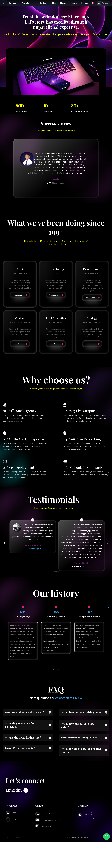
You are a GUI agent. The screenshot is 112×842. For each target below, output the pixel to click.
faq (14, 819)
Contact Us (47, 826)
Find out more (17, 295)
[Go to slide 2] (56, 571)
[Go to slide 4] (58, 669)
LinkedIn (14, 790)
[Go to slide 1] (54, 571)
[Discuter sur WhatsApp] (106, 836)
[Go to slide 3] (58, 571)
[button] (4, 543)
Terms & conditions (69, 837)
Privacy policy (83, 837)
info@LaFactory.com (51, 820)
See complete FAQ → (68, 698)
